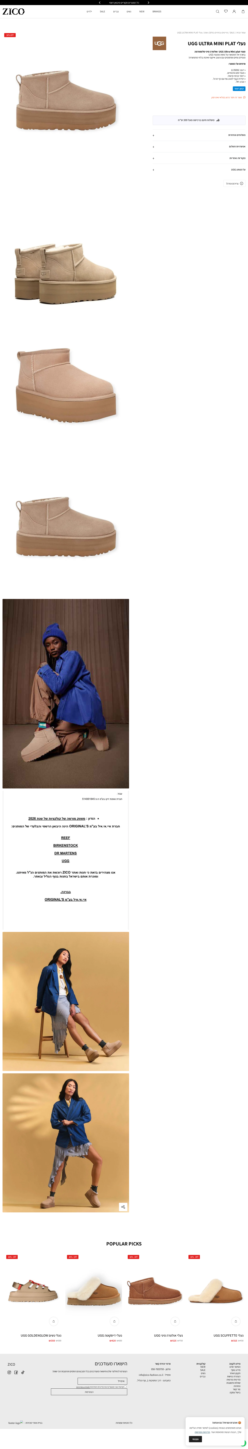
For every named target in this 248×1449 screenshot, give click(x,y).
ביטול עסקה (235, 1392)
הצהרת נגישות (233, 1376)
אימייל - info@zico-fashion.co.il (155, 1374)
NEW (202, 1366)
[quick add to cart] (236, 1321)
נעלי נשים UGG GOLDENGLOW (41, 1335)
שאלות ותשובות (233, 1382)
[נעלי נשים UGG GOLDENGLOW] (33, 1291)
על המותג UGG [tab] (238, 169)
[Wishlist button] (226, 11)
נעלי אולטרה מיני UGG (168, 1335)
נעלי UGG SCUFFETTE (228, 1335)
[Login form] (234, 11)
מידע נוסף (235, 1370)
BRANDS (157, 11)
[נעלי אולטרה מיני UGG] (154, 1291)
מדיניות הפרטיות (202, 1432)
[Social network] (22, 1372)
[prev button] (148, 2)
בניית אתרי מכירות (33, 1422)
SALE (232, 32)
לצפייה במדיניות (83, 1387)
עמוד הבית (240, 32)
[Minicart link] (243, 11)
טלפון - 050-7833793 (161, 1369)
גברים (202, 1376)
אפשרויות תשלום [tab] (237, 146)
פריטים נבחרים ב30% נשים (216, 32)
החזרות (237, 1386)
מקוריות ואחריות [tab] (237, 158)
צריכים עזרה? (232, 183)
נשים (203, 1373)
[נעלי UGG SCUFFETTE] (215, 1291)
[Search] (217, 11)
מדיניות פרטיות (233, 1379)
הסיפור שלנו (234, 1366)
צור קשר (236, 1389)
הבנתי (195, 1439)
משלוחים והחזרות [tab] (236, 135)
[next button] (100, 2)
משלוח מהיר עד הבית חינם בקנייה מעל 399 (124, 2)
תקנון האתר (235, 1373)
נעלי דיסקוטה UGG (110, 1335)
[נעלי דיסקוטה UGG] (93, 1291)
